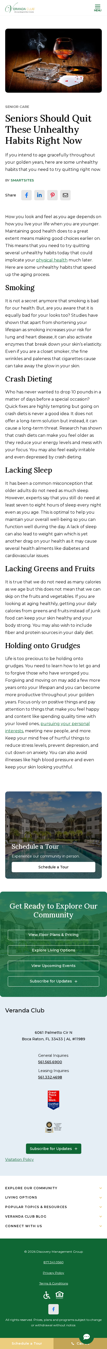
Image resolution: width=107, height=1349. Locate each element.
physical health (52, 260)
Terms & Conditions (53, 1283)
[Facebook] (53, 1309)
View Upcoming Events (53, 965)
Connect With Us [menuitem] (23, 1226)
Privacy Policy (53, 1273)
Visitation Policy (19, 1159)
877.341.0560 (54, 1262)
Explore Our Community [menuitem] (31, 1188)
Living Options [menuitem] (21, 1197)
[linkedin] (39, 195)
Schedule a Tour (53, 867)
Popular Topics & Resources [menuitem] (36, 1207)
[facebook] (26, 195)
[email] (65, 195)
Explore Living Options (53, 950)
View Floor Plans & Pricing (53, 934)
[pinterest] (52, 195)
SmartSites (22, 180)
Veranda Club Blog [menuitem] (25, 1216)
